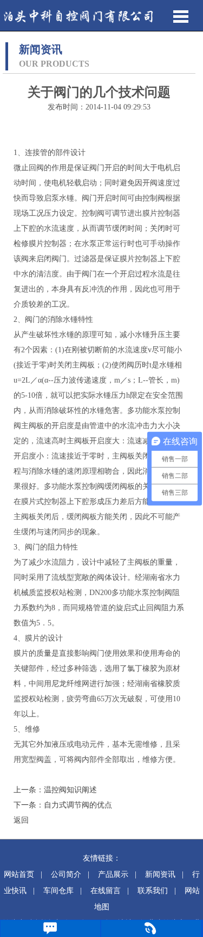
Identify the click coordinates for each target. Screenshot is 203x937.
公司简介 (66, 874)
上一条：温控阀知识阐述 (55, 790)
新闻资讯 (160, 874)
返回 (21, 820)
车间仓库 (58, 891)
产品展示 (113, 874)
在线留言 (105, 891)
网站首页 (19, 874)
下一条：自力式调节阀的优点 (63, 805)
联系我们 (152, 891)
